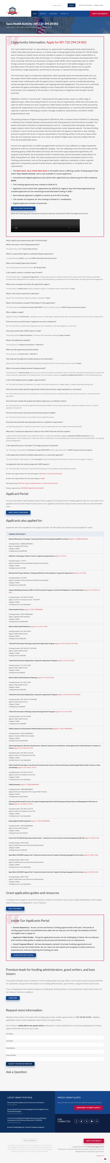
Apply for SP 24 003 (80, 573)
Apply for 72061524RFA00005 (40, 821)
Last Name (9, 1041)
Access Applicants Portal (23, 955)
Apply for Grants (99, 13)
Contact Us (64, 13)
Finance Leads (98, 5)
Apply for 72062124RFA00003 (63, 729)
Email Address (10, 1048)
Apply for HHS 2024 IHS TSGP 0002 (66, 643)
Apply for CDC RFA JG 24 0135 (23, 804)
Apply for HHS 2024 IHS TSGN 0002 (69, 695)
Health (13, 27)
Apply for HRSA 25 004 (91, 855)
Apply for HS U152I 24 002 (63, 712)
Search (71, 5)
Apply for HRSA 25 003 (91, 872)
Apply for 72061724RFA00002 (33, 609)
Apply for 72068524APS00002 (78, 539)
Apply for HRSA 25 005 (92, 838)
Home (35, 13)
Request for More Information (20, 1064)
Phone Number (11, 1055)
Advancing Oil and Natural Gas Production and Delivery (25, 1102)
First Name (9, 1034)
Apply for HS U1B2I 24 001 (39, 626)
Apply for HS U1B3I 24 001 (45, 678)
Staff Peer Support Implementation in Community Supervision (38, 483)
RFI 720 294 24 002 (45, 27)
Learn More (13, 998)
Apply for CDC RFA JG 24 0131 (27, 767)
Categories (53, 13)
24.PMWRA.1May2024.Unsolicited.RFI (32, 488)
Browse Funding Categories (35, 1127)
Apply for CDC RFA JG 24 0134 (23, 748)
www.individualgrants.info (95, 1147)
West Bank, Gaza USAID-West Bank (27, 27)
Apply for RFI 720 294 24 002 (66, 42)
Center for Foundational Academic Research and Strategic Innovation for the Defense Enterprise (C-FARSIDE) (26, 1119)
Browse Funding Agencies (16, 1127)
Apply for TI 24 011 (60, 556)
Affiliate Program (85, 5)
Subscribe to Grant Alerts (88, 1107)
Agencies (43, 13)
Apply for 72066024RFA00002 (29, 784)
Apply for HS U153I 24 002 (66, 661)
